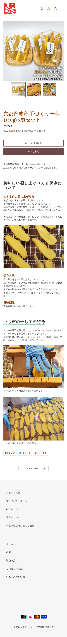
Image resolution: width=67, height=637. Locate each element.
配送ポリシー (13, 509)
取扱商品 (11, 560)
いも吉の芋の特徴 (15, 576)
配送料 (11, 130)
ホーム (9, 544)
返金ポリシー (13, 517)
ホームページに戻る (36, 468)
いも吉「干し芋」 (28, 627)
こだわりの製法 (14, 568)
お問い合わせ (13, 493)
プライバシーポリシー (18, 501)
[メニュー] (61, 8)
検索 (8, 552)
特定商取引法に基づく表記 (20, 525)
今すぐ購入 (33, 151)
